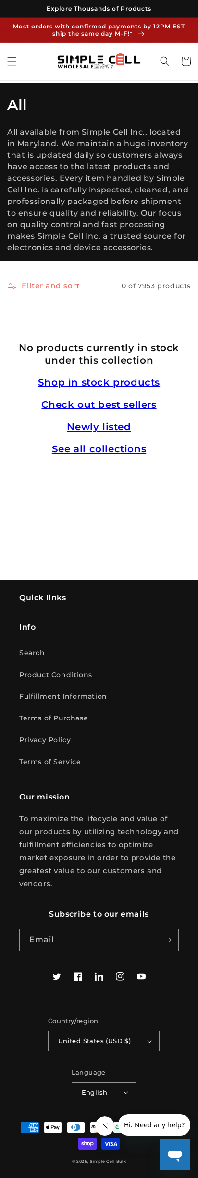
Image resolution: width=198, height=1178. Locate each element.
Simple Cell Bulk (108, 1161)
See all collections (99, 449)
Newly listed (99, 427)
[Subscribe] (167, 940)
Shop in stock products (99, 382)
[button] (12, 61)
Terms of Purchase (53, 718)
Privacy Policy (45, 739)
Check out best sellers (98, 404)
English (95, 1092)
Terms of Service (50, 762)
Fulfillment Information (63, 696)
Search (32, 653)
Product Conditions (55, 674)
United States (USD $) (94, 1040)
